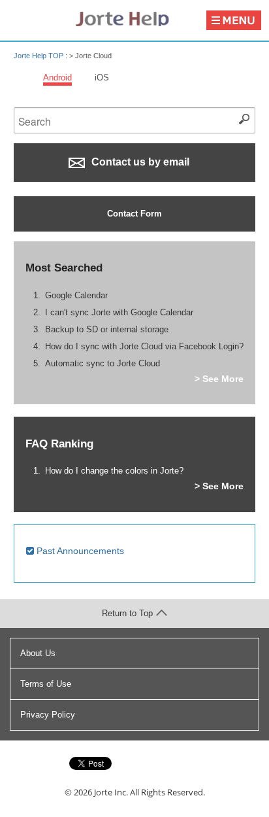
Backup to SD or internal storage (106, 329)
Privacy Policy (47, 715)
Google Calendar (76, 295)
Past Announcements (79, 551)
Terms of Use (45, 684)
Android (57, 77)
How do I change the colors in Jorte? (114, 471)
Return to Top (127, 613)
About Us (37, 653)
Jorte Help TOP (38, 56)
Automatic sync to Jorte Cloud (102, 363)
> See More (219, 379)
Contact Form (134, 213)
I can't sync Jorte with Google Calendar (119, 312)
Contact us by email (139, 161)
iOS (102, 77)
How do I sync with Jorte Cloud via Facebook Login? (144, 346)
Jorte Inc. (111, 792)
